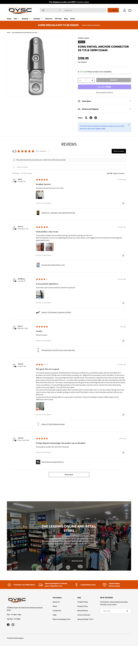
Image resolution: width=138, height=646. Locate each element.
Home (9, 19)
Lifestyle (36, 19)
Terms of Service (83, 615)
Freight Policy (82, 602)
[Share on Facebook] (91, 117)
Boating (25, 19)
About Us (48, 19)
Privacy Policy (82, 606)
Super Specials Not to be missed (58, 25)
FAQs (54, 615)
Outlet (72, 19)
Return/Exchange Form (62, 619)
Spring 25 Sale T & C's (85, 619)
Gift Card (58, 19)
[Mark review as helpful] (123, 203)
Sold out (113, 80)
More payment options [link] (104, 92)
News (55, 606)
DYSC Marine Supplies (17, 638)
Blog (66, 19)
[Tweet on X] (86, 117)
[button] (129, 10)
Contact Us (57, 610)
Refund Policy (82, 610)
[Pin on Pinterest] (95, 117)
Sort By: (110, 173)
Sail (15, 19)
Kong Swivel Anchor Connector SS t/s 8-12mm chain (25, 32)
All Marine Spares (83, 38)
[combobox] (73, 10)
